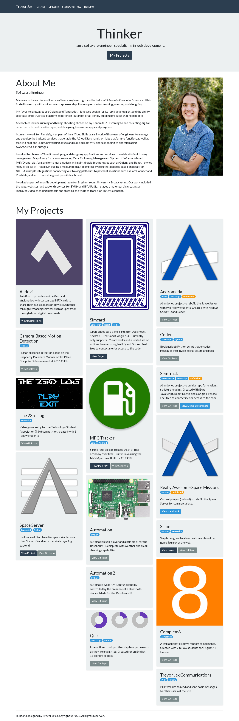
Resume (89, 6)
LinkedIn (54, 6)
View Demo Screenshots (194, 405)
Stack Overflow (71, 6)
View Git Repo (29, 368)
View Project (28, 553)
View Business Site (31, 320)
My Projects (119, 55)
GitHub (41, 6)
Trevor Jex (24, 6)
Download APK (100, 465)
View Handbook (170, 511)
